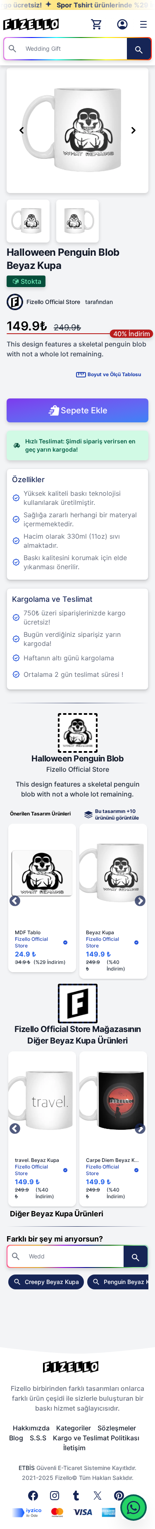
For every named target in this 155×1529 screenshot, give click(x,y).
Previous (15, 901)
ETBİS (27, 1467)
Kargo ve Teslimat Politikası (96, 1438)
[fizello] (77, 1367)
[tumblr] (77, 1498)
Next (140, 901)
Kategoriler (73, 1428)
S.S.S (38, 1438)
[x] (99, 1498)
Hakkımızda (31, 1428)
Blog (16, 1438)
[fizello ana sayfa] (38, 24)
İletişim (74, 1448)
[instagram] (56, 1498)
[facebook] (34, 1498)
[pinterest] (120, 1498)
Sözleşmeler (117, 1428)
